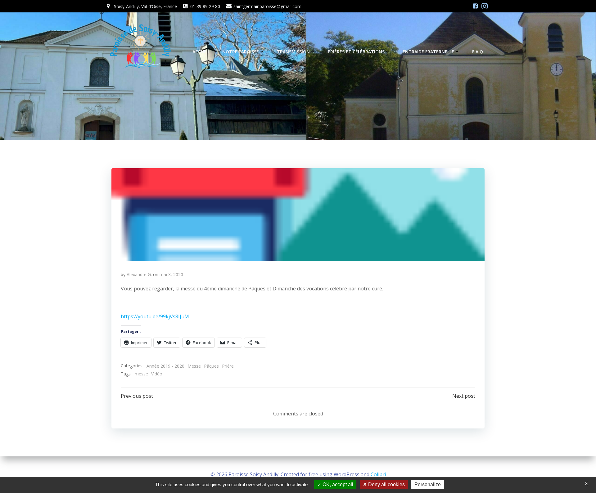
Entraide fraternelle (428, 52)
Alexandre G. (139, 274)
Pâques (211, 366)
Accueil (201, 52)
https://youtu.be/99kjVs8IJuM (155, 316)
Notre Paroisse (240, 52)
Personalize (427, 484)
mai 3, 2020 (171, 274)
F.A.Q (477, 52)
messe (141, 374)
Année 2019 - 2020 (165, 366)
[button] (298, 214)
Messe (194, 366)
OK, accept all (337, 484)
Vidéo (156, 374)
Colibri (378, 474)
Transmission (293, 52)
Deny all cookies (386, 484)
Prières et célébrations (356, 52)
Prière (228, 366)
